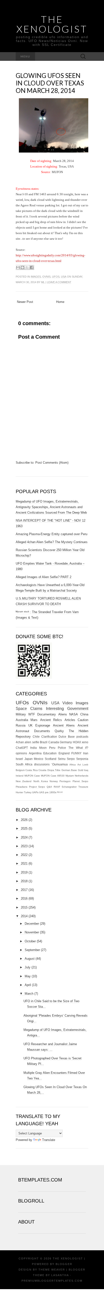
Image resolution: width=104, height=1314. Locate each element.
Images (36, 276)
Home (60, 302)
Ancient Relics (51, 720)
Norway (54, 781)
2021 (24, 863)
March (29, 993)
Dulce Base (67, 736)
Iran (85, 753)
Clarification (49, 736)
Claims (36, 708)
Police (62, 747)
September (32, 950)
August (30, 958)
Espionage (42, 725)
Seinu (62, 758)
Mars (33, 720)
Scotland (50, 758)
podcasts (82, 736)
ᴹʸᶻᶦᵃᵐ (60, 792)
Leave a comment (59, 282)
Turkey (27, 792)
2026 (24, 820)
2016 (24, 898)
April (28, 985)
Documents (42, 731)
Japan (28, 758)
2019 (24, 872)
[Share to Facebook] (31, 267)
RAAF (57, 786)
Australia (22, 720)
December (32, 923)
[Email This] (17, 267)
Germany (66, 742)
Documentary (46, 714)
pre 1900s (50, 792)
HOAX (77, 742)
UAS (41, 792)
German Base (69, 770)
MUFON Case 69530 (53, 775)
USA (63, 276)
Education (50, 753)
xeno (85, 742)
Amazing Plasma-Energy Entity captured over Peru (51, 534)
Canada (53, 742)
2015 (24, 907)
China (84, 714)
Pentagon (65, 781)
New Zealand (23, 781)
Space (21, 708)
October (30, 941)
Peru (52, 747)
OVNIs (46, 276)
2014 (24, 916)
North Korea (40, 781)
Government (77, 708)
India (33, 747)
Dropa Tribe (53, 770)
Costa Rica (31, 770)
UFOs (55, 276)
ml (43, 282)
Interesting (55, 708)
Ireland (19, 775)
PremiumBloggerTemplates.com (52, 1280)
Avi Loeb (82, 764)
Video (67, 703)
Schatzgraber (69, 786)
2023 (24, 846)
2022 (24, 855)
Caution (83, 720)
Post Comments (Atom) (51, 462)
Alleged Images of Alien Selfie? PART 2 (43, 577)
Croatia (42, 770)
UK (30, 725)
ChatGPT (22, 747)
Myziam (70, 775)
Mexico (38, 758)
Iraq (86, 770)
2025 (24, 828)
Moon (43, 747)
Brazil (43, 742)
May (28, 976)
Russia (20, 725)
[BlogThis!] (22, 267)
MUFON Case (32, 775)
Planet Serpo (80, 781)
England (64, 753)
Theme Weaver (51, 1269)
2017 (24, 890)
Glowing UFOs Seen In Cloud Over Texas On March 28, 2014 (50, 83)
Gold (80, 770)
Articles (70, 720)
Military (21, 714)
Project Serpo (37, 786)
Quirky (59, 731)
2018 (24, 881)
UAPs (35, 792)
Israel (19, 758)
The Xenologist (52, 24)
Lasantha (60, 1275)
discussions (42, 764)
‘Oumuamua (60, 764)
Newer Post (25, 302)
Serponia (82, 758)
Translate (48, 1140)
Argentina (35, 753)
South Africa (24, 764)
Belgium (20, 770)
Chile (36, 736)
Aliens (62, 714)
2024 (24, 837)
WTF (31, 714)
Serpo (71, 758)
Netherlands (81, 775)
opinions (21, 753)
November (32, 932)
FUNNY (76, 753)
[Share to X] (27, 267)
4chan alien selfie (27, 742)
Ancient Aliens (64, 725)
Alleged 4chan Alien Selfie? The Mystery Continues (52, 542)
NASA (73, 714)
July (27, 967)
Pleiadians (21, 786)
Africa (72, 764)
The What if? (78, 747)
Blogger (64, 1264)
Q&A (49, 786)
